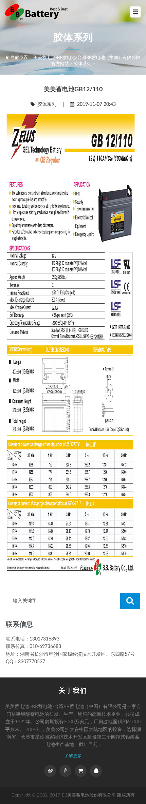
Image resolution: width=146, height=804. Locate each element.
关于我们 (73, 691)
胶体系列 (82, 64)
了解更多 (73, 756)
